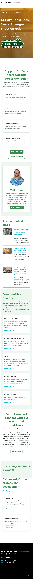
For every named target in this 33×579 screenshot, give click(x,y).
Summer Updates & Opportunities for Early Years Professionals (20, 250)
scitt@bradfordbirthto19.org (10, 554)
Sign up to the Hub (16, 151)
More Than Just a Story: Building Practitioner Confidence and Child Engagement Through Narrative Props (21, 271)
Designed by (23, 575)
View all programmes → (9, 491)
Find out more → (9, 330)
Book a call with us (16, 207)
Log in (30, 575)
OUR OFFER (9, 12)
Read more (9, 509)
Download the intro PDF (16, 156)
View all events (16, 451)
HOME (2, 12)
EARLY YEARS (17, 12)
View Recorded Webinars (16, 455)
